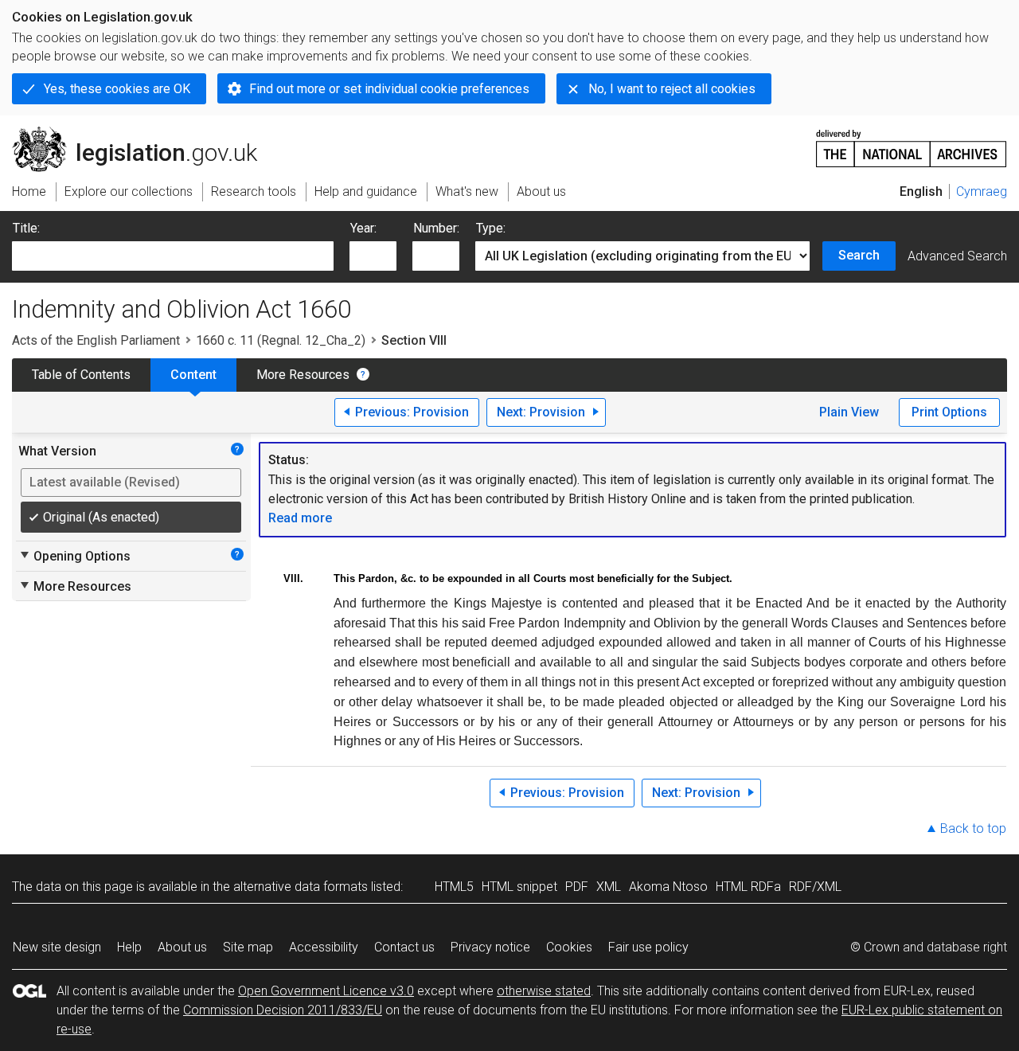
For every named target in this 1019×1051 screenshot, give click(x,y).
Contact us (404, 947)
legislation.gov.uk (144, 133)
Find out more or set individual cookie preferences (389, 88)
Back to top (973, 828)
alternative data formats (300, 886)
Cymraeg (981, 191)
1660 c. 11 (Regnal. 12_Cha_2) (280, 340)
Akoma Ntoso (668, 886)
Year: (363, 228)
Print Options (949, 412)
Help (129, 947)
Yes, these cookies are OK (117, 88)
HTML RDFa (748, 886)
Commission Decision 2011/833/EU (282, 1010)
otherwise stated (544, 990)
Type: (491, 228)
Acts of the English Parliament (96, 340)
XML (608, 886)
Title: (26, 228)
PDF (576, 886)
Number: (436, 228)
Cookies (569, 947)
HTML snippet (519, 886)
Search (859, 255)
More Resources (302, 374)
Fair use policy (648, 947)
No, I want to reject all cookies (671, 88)
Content (193, 374)
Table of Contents (81, 374)
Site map (248, 947)
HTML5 (454, 886)
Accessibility (323, 947)
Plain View (849, 412)
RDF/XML (815, 886)
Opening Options (74, 556)
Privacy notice (490, 947)
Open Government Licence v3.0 (326, 990)
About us (182, 947)
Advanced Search (957, 256)
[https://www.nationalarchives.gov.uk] (911, 142)
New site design (57, 947)
